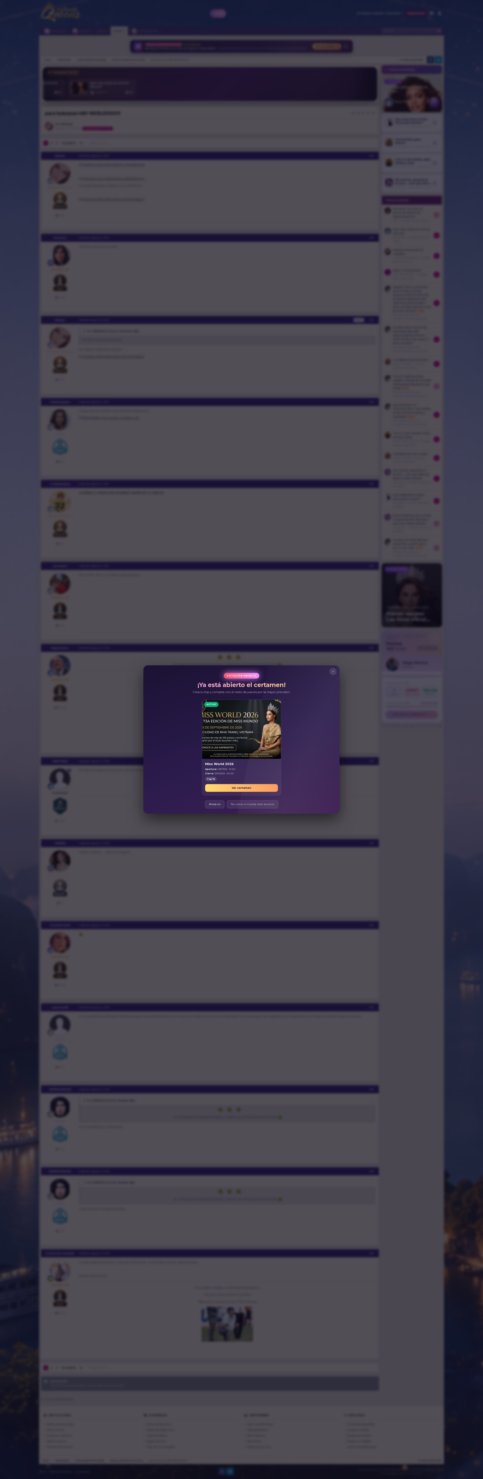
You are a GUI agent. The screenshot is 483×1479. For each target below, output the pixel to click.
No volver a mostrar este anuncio (252, 804)
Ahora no (215, 804)
